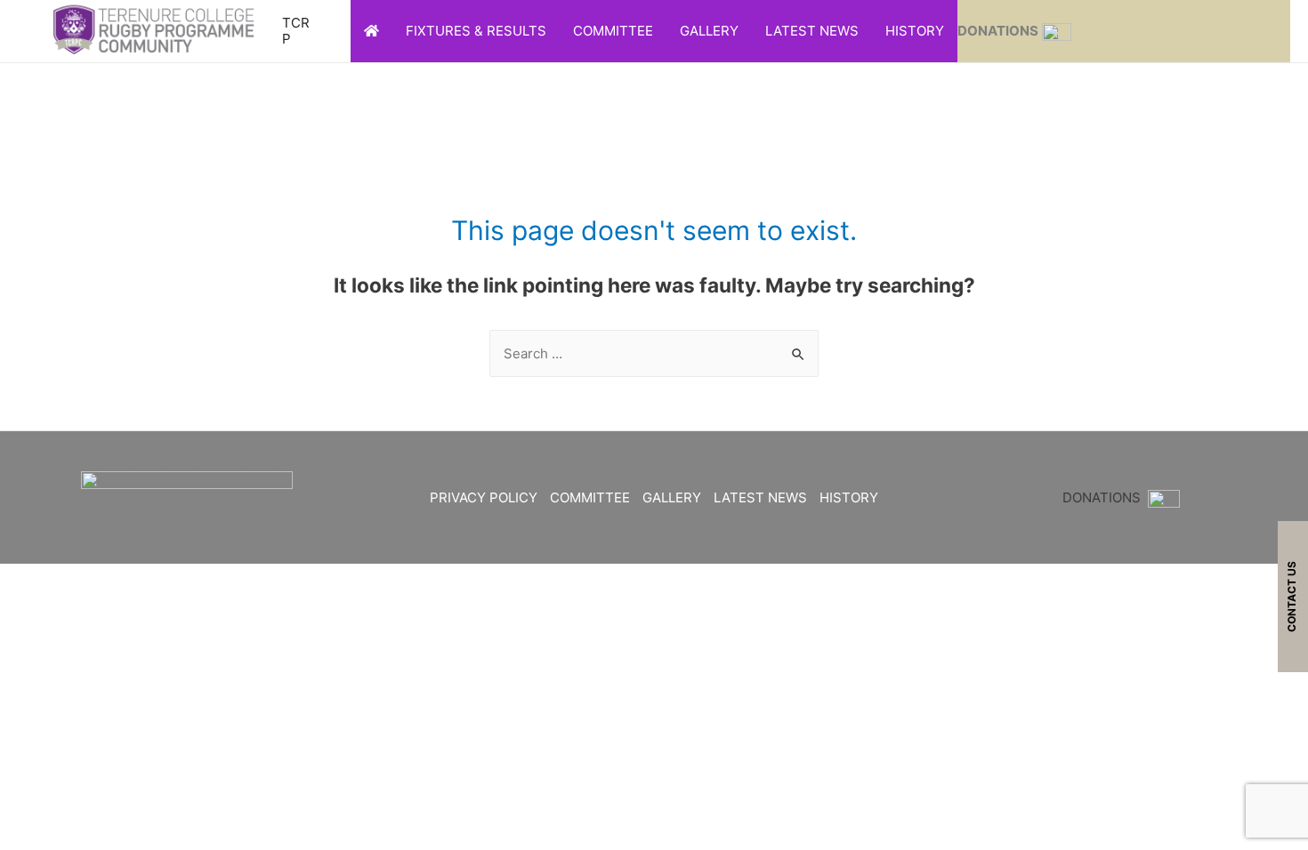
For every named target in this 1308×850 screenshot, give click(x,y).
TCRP (296, 30)
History (914, 30)
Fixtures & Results (476, 30)
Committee (613, 30)
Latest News (812, 30)
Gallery (709, 30)
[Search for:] (654, 353)
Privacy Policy (483, 497)
